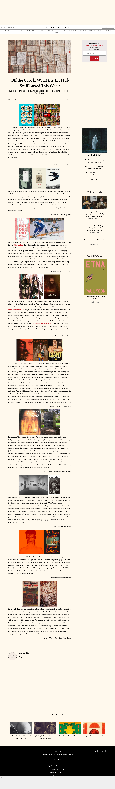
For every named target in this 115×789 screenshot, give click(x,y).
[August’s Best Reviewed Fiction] (94, 732)
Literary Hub (58, 27)
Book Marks (98, 30)
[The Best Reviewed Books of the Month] (95, 277)
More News (94, 179)
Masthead (57, 759)
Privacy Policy (57, 776)
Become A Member (51, 30)
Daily (94, 155)
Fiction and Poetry (24, 30)
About (57, 763)
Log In (57, 32)
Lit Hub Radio (63, 30)
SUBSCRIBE (94, 58)
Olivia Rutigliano (95, 218)
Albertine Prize (19, 245)
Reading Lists (73, 30)
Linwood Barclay (95, 232)
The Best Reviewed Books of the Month (95, 297)
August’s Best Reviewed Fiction (94, 736)
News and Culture (37, 30)
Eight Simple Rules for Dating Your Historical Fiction (45, 737)
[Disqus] (39, 681)
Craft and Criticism (10, 30)
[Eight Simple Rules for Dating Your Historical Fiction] (45, 732)
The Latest (57, 715)
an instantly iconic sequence (42, 323)
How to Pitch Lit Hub (57, 769)
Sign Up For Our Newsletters (57, 766)
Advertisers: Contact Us (57, 772)
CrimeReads (107, 30)
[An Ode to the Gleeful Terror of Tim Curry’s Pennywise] (21, 732)
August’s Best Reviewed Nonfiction (70, 736)
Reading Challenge (86, 30)
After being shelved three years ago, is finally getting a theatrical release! (94, 214)
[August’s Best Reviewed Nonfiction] (70, 732)
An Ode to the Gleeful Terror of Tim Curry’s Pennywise (20, 737)
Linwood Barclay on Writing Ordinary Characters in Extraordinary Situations (94, 228)
